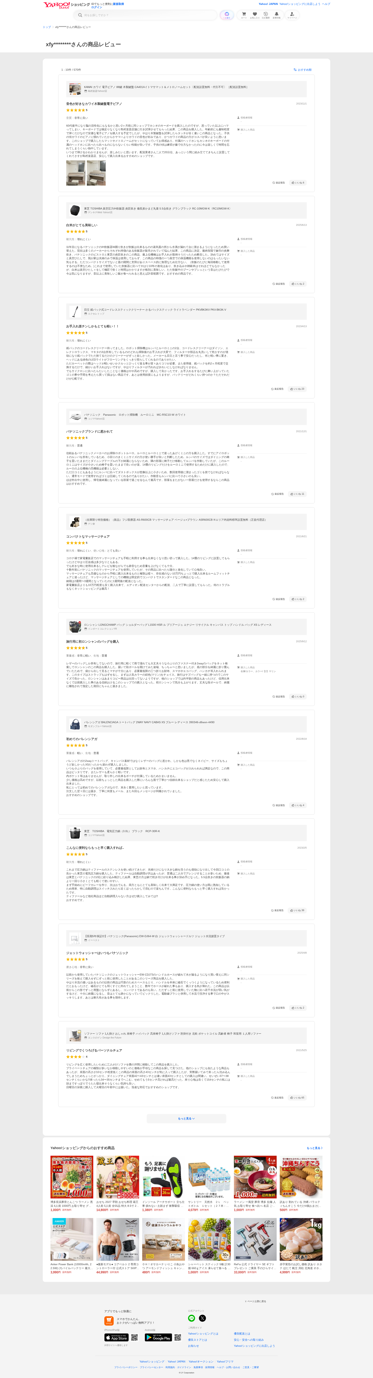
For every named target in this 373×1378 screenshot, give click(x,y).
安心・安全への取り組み (249, 1339)
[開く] (75, 173)
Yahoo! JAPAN (268, 3)
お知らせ (193, 1345)
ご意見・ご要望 (250, 1367)
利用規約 (170, 1367)
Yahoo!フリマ (225, 1361)
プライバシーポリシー (126, 1367)
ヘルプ (326, 3)
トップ (47, 27)
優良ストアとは (197, 1339)
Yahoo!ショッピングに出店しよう (300, 3)
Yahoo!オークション (201, 1361)
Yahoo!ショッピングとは (203, 1333)
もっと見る (313, 1147)
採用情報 (209, 1367)
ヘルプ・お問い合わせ (228, 1367)
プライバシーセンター (151, 1367)
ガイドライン (184, 1367)
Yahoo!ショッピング (151, 1361)
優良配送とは (242, 1333)
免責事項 (198, 1367)
